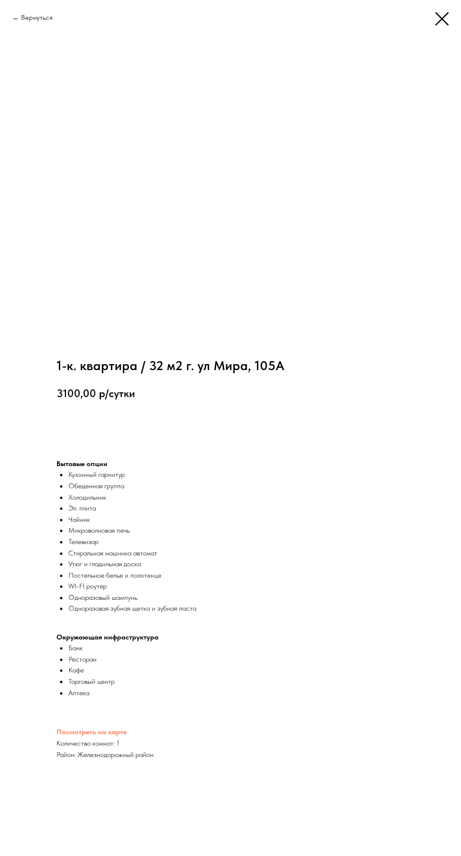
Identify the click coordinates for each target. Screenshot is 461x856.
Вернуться (37, 17)
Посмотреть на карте (91, 732)
